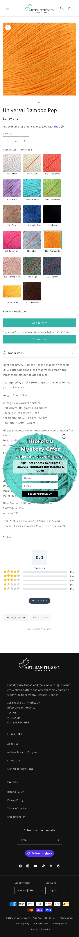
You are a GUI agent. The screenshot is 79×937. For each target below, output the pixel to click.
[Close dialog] (64, 436)
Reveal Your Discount (40, 493)
